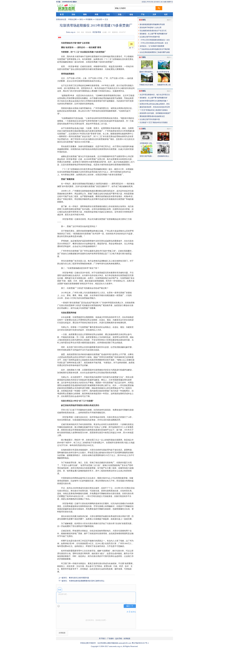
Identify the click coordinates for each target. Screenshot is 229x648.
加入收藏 (164, 2)
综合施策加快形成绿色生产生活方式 (153, 31)
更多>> (169, 20)
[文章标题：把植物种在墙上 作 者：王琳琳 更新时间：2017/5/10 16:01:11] (163, 153)
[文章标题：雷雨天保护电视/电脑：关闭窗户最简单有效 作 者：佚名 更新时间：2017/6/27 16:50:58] (147, 153)
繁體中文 (170, 2)
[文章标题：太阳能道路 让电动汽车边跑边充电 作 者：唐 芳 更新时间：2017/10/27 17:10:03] (147, 140)
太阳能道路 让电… (147, 143)
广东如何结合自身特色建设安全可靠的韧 (155, 49)
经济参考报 (97, 32)
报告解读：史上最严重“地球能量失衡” (154, 34)
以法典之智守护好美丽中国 (150, 37)
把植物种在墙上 (163, 156)
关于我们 (102, 638)
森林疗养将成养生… (146, 72)
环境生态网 (72, 19)
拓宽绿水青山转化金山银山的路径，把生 (155, 104)
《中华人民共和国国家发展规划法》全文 (155, 40)
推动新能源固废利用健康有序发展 (152, 24)
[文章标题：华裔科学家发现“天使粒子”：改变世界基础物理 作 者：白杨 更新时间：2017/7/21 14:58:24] (163, 140)
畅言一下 (129, 606)
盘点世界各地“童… (164, 72)
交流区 (144, 2)
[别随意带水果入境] (164, 82)
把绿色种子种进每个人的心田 (150, 27)
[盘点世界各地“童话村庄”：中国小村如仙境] (164, 69)
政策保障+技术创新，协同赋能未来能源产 (155, 113)
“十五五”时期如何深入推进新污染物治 (154, 110)
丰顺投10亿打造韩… (147, 85)
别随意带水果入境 (164, 85)
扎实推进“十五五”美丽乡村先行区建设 (154, 122)
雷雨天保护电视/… (147, 156)
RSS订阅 (150, 2)
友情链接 (127, 638)
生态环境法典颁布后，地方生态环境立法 (155, 95)
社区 (166, 14)
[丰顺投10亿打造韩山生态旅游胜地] (147, 82)
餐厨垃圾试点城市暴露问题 (79, 578)
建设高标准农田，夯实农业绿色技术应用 (155, 107)
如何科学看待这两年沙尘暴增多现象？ (154, 101)
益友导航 (118, 638)
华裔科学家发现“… (163, 143)
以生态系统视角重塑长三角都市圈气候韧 (155, 52)
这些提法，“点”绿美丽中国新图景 (152, 46)
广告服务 (110, 638)
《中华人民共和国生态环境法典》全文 (154, 43)
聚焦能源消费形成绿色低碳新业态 (152, 116)
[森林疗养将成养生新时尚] (147, 69)
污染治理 (98, 19)
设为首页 (157, 2)
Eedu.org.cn (70, 32)
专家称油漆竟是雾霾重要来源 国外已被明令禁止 (86, 581)
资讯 (81, 19)
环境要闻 (89, 19)
